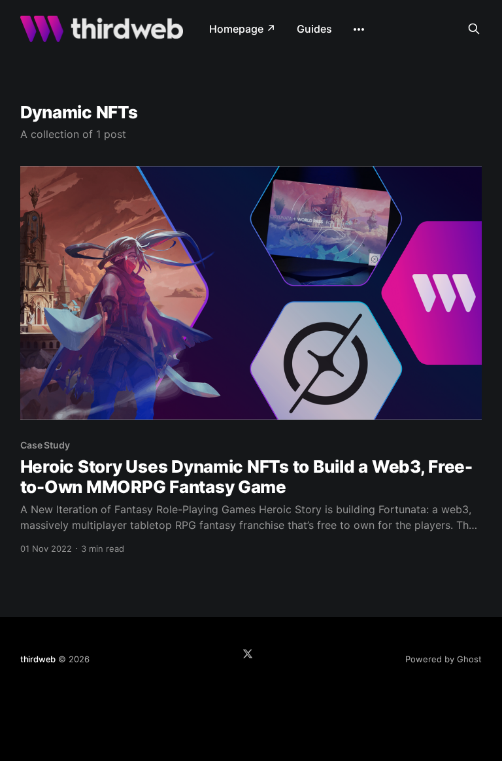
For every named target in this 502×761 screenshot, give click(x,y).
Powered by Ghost (443, 659)
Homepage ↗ (242, 28)
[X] (248, 654)
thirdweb (38, 659)
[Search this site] (473, 28)
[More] (359, 29)
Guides (314, 28)
